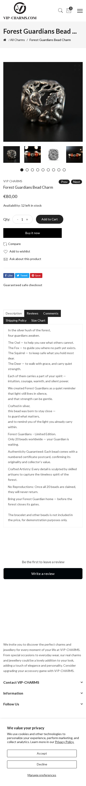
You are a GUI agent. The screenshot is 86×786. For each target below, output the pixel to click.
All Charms (17, 39)
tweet (24, 275)
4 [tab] (37, 169)
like (10, 275)
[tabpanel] (11, 154)
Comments (50, 313)
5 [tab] (43, 169)
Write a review (43, 573)
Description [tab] (14, 313)
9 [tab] (64, 169)
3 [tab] (32, 169)
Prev (64, 182)
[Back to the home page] (4, 39)
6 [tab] (48, 169)
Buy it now (32, 233)
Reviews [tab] (32, 313)
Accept (42, 753)
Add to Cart (49, 219)
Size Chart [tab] (38, 320)
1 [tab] (21, 169)
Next (76, 182)
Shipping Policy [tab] (16, 320)
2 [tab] (27, 169)
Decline (42, 764)
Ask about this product (25, 259)
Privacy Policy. (64, 742)
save (38, 275)
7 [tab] (53, 169)
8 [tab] (58, 169)
